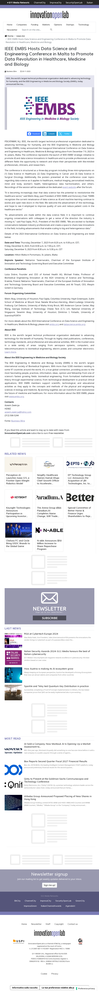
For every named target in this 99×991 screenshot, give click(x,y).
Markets (46, 24)
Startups (70, 24)
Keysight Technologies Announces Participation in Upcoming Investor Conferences (18, 513)
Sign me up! (49, 885)
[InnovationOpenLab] (49, 14)
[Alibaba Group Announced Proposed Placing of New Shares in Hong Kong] (13, 802)
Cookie (44, 973)
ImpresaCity (55, 2)
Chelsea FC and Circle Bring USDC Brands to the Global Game (18, 543)
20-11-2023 (26, 71)
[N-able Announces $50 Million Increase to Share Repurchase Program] (49, 530)
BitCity (17, 900)
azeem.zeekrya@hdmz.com (18, 412)
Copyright (59, 924)
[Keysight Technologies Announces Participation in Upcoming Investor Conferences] (18, 497)
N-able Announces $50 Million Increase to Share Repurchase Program (49, 544)
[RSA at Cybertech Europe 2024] (13, 640)
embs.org (54, 324)
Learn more (10, 352)
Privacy (54, 973)
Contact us (73, 924)
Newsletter (12, 29)
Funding (34, 24)
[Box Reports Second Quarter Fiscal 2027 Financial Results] (13, 767)
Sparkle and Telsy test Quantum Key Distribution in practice (56, 686)
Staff (48, 924)
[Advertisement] (51, 860)
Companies (21, 24)
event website (69, 187)
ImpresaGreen (30, 906)
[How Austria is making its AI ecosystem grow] (13, 675)
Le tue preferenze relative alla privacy (61, 987)
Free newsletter (56, 433)
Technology (83, 24)
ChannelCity (40, 2)
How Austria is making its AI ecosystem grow (48, 668)
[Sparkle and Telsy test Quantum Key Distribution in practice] (13, 692)
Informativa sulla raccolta (25, 987)
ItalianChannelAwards (51, 906)
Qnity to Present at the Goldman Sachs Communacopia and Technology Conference (56, 780)
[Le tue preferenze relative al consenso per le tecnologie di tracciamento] (85, 988)
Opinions (58, 24)
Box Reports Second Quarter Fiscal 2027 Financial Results (55, 761)
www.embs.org (16, 396)
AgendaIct (70, 906)
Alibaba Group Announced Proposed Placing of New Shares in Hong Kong (58, 798)
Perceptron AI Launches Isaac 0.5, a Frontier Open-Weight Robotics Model (17, 479)
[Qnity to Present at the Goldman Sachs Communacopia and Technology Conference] (13, 785)
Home (9, 24)
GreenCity (80, 900)
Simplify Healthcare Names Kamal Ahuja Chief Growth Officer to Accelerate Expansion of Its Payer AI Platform (49, 482)
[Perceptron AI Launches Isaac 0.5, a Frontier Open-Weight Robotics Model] (18, 464)
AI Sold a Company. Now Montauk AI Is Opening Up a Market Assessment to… (57, 745)
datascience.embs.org (74, 324)
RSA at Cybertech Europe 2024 (41, 633)
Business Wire (11, 71)
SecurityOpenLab (74, 2)
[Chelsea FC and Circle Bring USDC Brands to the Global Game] (18, 530)
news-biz (20, 36)
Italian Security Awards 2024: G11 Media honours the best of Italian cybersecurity (57, 653)
